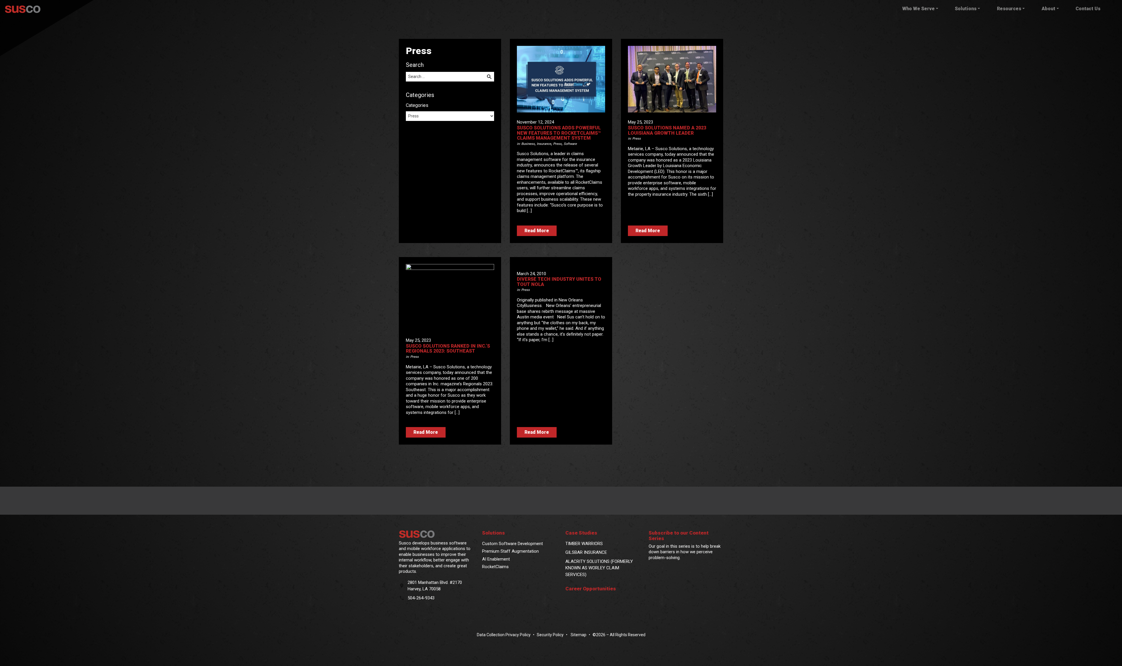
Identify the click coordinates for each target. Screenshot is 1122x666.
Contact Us (1088, 8)
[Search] (489, 76)
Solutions (965, 8)
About (1048, 8)
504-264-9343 (421, 598)
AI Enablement (496, 559)
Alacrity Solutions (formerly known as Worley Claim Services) (599, 568)
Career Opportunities (590, 589)
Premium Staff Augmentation (510, 551)
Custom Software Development (512, 543)
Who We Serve (918, 8)
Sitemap (578, 634)
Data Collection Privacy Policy (504, 634)
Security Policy (550, 634)
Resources (1009, 8)
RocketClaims (495, 566)
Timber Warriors (584, 543)
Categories (417, 105)
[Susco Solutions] (436, 534)
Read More (536, 230)
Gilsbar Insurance (586, 552)
